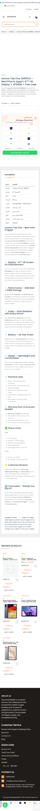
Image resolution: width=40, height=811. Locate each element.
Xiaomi (4, 595)
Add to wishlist (15, 103)
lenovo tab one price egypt (13, 527)
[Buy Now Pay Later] (37, 802)
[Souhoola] (12, 802)
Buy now (9, 584)
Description (10, 175)
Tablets (11, 32)
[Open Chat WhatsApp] (5, 805)
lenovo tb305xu (30, 529)
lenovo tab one (22, 522)
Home (3, 32)
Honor (4, 638)
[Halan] (22, 802)
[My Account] (30, 17)
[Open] (3, 17)
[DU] (31, 802)
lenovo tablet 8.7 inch (17, 529)
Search (35, 24)
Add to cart (17, 579)
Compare (29, 9)
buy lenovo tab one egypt (21, 520)
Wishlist (36, 9)
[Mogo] (26, 802)
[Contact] (17, 802)
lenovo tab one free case (23, 524)
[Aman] (8, 802)
